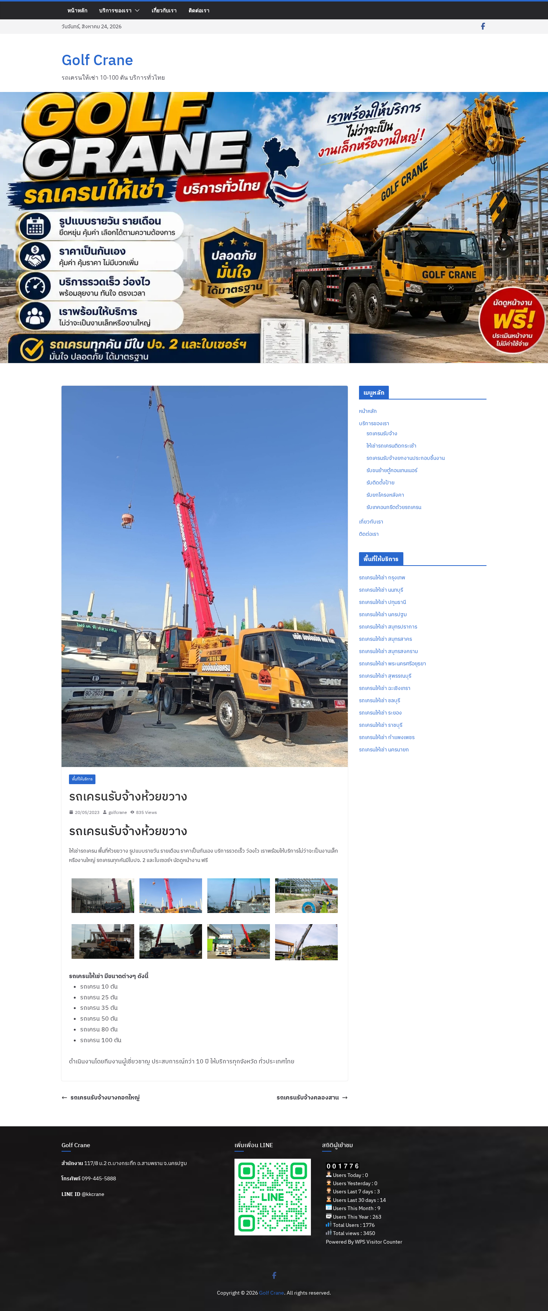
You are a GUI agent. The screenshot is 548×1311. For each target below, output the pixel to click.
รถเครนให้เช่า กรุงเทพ (382, 577)
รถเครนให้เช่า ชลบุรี (379, 700)
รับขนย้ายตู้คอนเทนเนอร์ (391, 470)
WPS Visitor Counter (378, 1241)
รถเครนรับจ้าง (381, 433)
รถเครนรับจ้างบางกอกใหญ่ (105, 1097)
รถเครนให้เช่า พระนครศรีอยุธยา (392, 663)
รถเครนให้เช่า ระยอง (380, 712)
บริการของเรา (115, 10)
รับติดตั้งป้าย (380, 482)
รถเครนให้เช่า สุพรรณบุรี (385, 675)
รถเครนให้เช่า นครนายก (384, 749)
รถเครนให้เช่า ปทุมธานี (382, 602)
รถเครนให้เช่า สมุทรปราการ (388, 626)
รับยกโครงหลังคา (385, 494)
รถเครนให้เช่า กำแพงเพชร (387, 737)
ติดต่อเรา (199, 10)
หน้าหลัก (77, 10)
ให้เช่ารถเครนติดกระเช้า (391, 445)
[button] (136, 10)
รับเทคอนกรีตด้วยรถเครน (393, 507)
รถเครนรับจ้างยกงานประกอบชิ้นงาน (405, 458)
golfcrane (117, 812)
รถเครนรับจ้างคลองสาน (308, 1097)
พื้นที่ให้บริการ (82, 779)
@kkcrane (93, 1194)
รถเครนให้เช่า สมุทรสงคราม (388, 651)
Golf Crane (97, 59)
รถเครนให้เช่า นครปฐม (383, 614)
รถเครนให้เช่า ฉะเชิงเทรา (384, 688)
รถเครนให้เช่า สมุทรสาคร (385, 639)
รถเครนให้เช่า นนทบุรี (381, 589)
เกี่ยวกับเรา (164, 10)
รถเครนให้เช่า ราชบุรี (380, 725)
